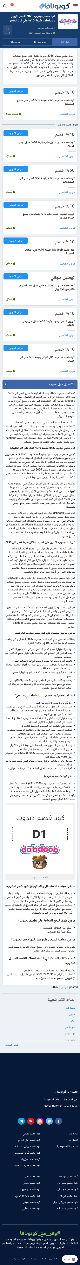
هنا (38, 703)
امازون (72, 1014)
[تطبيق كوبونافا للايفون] (26, 1078)
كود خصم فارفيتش (67, 1189)
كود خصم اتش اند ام (29, 1140)
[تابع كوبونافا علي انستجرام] (40, 1120)
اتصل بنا (73, 1140)
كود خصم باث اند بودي (27, 1195)
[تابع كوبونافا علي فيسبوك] (58, 1120)
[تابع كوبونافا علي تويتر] (49, 1120)
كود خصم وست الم (67, 1208)
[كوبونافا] (54, 6)
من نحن (74, 1133)
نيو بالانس (70, 1027)
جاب (72, 1021)
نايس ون (70, 1040)
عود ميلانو (69, 1033)
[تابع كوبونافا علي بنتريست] (30, 1120)
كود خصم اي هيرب (30, 1189)
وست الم (70, 1008)
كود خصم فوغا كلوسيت (27, 1153)
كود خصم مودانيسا (67, 1176)
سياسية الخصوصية (67, 1146)
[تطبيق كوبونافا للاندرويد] (53, 1078)
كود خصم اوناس (31, 1183)
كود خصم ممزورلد (30, 1159)
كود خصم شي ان (69, 1195)
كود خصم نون (32, 1176)
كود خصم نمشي (31, 1133)
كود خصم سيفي (31, 1202)
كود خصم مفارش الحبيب (26, 1165)
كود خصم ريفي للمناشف (27, 1146)
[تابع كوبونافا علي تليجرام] (21, 1120)
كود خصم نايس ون (67, 1183)
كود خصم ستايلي (31, 1208)
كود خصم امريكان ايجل (65, 1202)
